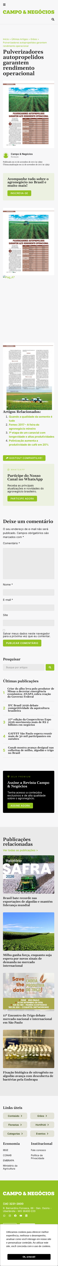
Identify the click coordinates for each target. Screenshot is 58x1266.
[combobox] (23, 667)
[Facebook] (15, 1215)
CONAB (7, 1155)
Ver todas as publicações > (20, 850)
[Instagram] (9, 1215)
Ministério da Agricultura (10, 1167)
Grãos (33, 39)
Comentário (11, 543)
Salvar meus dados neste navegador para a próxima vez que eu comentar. (26, 635)
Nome (8, 584)
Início (6, 39)
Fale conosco (38, 1150)
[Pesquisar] (50, 667)
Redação (15, 157)
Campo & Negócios (22, 153)
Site (5, 615)
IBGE (5, 1150)
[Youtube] (20, 1215)
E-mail (8, 600)
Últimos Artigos (19, 39)
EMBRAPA (8, 1160)
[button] (4, 5)
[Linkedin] (26, 1215)
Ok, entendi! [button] (29, 1256)
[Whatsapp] (4, 1215)
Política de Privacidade (37, 1157)
